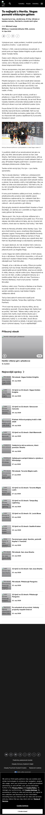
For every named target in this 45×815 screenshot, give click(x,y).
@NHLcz (5, 29)
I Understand (22, 811)
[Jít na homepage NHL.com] (4, 3)
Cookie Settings (31, 790)
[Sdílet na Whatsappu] (4, 36)
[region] (22, 793)
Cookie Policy (31, 788)
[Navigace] (41, 3)
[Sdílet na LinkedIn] (13, 36)
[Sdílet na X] (8, 36)
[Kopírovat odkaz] (17, 36)
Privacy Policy (17, 788)
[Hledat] (10, 3)
